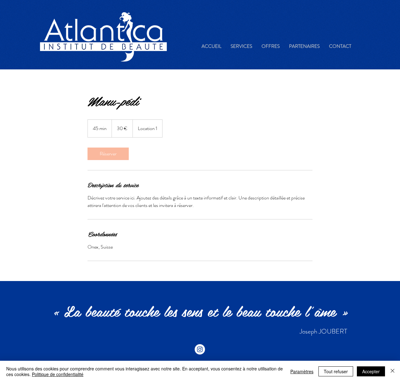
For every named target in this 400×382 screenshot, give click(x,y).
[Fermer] (392, 371)
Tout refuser (336, 371)
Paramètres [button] (301, 371)
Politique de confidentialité (57, 374)
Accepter (371, 371)
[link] (108, 154)
